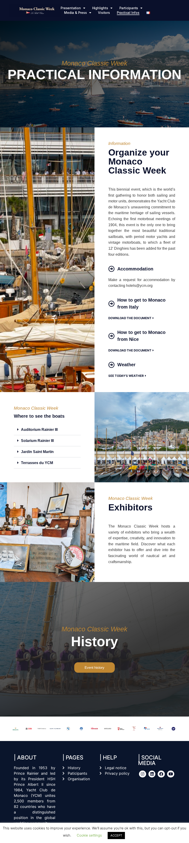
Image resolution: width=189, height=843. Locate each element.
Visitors (104, 13)
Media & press (75, 13)
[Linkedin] (152, 774)
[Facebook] (161, 774)
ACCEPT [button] (116, 835)
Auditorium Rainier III (39, 430)
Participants (128, 8)
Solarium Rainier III (37, 441)
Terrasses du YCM (37, 463)
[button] (47, 429)
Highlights (100, 8)
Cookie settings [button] (89, 835)
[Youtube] (170, 774)
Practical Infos (128, 13)
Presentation (71, 8)
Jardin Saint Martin (37, 452)
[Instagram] (142, 774)
